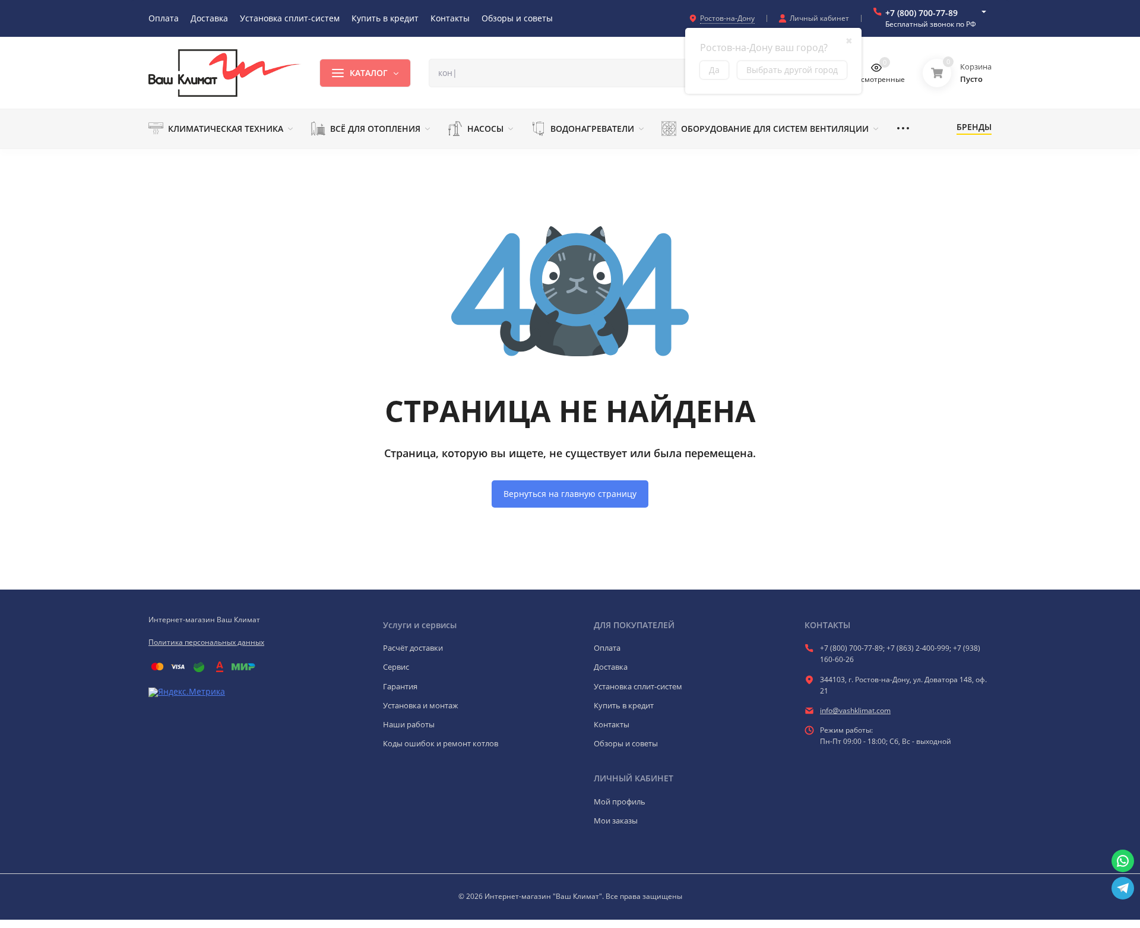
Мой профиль (619, 801)
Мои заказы (616, 820)
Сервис (396, 666)
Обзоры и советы (626, 743)
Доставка (611, 666)
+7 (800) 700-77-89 (921, 12)
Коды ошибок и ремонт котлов (440, 743)
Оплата (607, 647)
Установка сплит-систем (638, 686)
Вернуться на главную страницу (570, 493)
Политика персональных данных (206, 642)
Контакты (611, 724)
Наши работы (409, 724)
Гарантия (400, 686)
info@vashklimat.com (855, 710)
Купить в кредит (624, 705)
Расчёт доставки (413, 647)
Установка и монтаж (420, 705)
